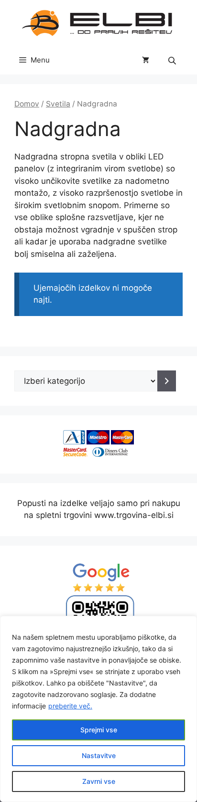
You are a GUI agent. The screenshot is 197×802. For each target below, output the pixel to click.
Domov (26, 103)
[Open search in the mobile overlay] (173, 60)
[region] (98, 709)
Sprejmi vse (98, 730)
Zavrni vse (98, 781)
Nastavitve (99, 755)
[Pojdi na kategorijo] (166, 380)
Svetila (58, 103)
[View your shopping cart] (145, 60)
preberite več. (70, 706)
